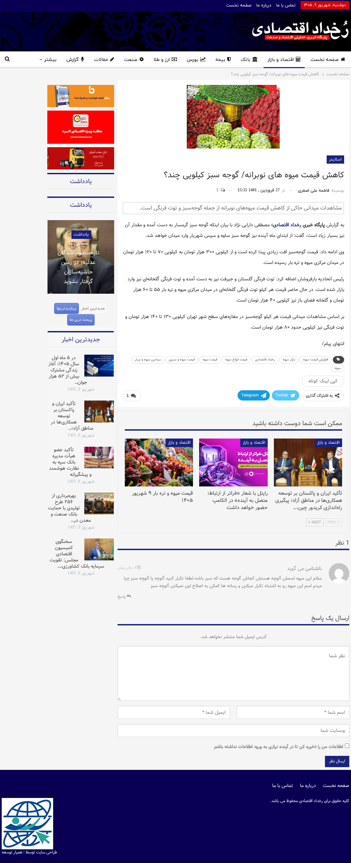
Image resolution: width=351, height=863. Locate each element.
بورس (192, 59)
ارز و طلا (162, 59)
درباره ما (263, 5)
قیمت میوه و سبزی (182, 359)
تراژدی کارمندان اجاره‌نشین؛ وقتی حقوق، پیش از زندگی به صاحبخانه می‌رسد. (85, 282)
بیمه (220, 59)
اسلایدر (335, 159)
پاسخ (122, 596)
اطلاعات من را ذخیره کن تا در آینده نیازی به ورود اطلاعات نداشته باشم (278, 746)
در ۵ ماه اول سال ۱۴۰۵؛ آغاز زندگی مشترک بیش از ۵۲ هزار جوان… (67, 370)
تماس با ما (285, 5)
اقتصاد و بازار (281, 59)
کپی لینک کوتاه (323, 381)
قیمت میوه (210, 359)
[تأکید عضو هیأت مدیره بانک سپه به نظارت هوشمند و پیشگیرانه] (99, 458)
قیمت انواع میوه (236, 359)
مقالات (101, 59)
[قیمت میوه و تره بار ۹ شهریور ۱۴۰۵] (159, 462)
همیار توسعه (12, 852)
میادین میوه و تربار (148, 359)
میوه (338, 368)
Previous (47, 252)
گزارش (72, 59)
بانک (245, 59)
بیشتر (50, 59)
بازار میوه (289, 359)
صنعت (130, 59)
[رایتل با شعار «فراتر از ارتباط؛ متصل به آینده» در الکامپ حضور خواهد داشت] (233, 462)
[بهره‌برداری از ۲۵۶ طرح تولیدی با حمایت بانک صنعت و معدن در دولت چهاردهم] (99, 504)
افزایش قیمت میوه (315, 359)
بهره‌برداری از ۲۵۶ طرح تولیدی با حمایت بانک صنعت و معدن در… (69, 508)
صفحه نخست (238, 5)
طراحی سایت (46, 852)
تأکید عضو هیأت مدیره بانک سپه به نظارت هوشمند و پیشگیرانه (70, 462)
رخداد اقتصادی (287, 225)
